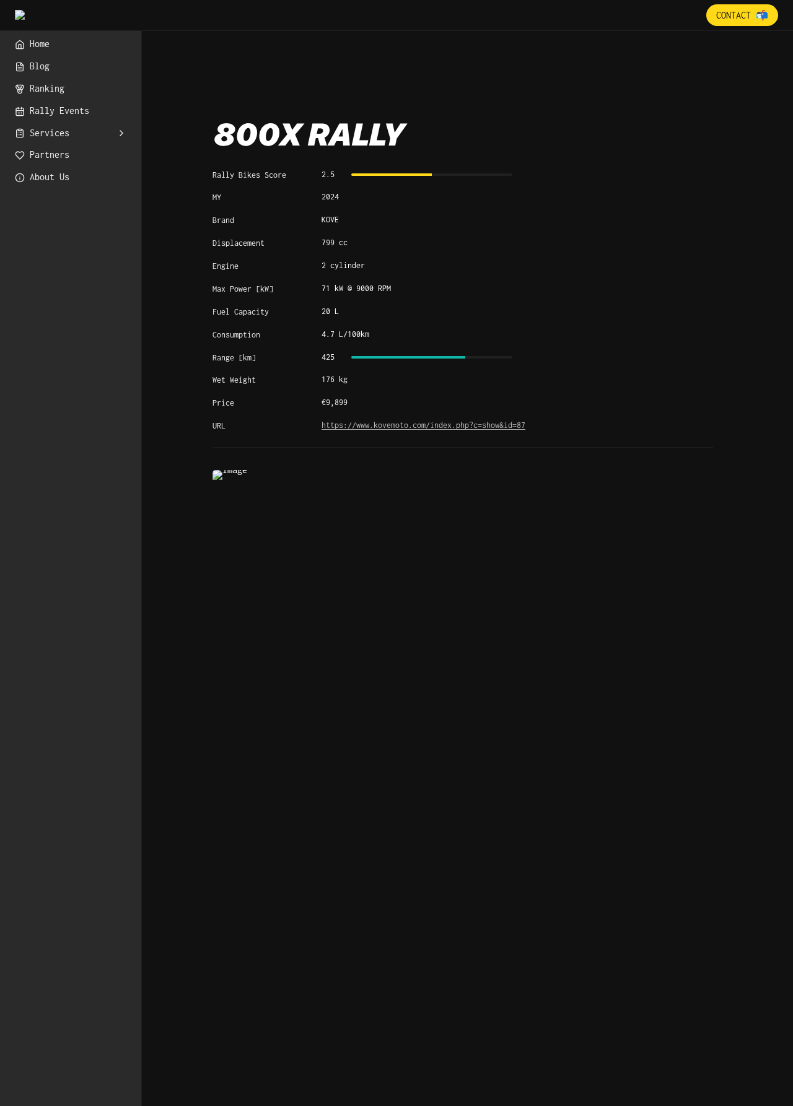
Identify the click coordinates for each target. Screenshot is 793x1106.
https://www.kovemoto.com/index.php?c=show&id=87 (423, 425)
